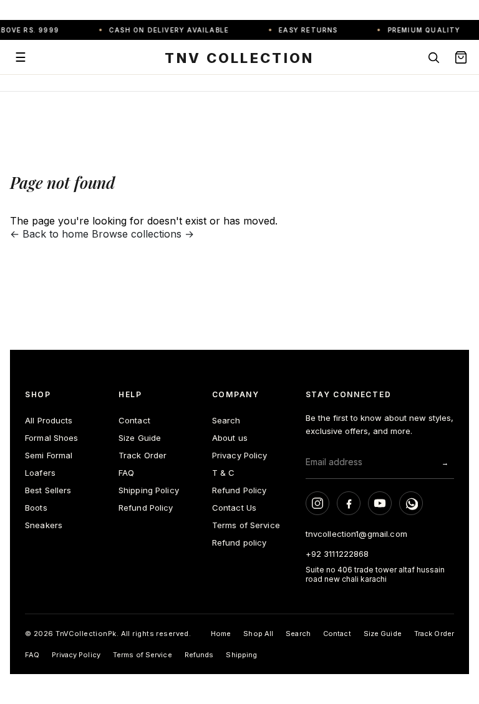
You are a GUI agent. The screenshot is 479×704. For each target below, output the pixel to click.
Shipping (241, 654)
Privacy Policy (240, 455)
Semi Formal (48, 455)
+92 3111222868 (337, 554)
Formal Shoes (52, 438)
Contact (134, 420)
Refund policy (239, 542)
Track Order (143, 455)
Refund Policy (146, 508)
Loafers (40, 473)
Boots (36, 508)
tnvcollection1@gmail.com (356, 534)
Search (226, 420)
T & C (223, 473)
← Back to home (49, 234)
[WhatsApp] (411, 503)
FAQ (126, 473)
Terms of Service (246, 525)
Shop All (258, 633)
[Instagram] (317, 503)
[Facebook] (348, 503)
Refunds (199, 654)
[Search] (433, 57)
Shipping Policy (149, 490)
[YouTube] (380, 503)
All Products (49, 420)
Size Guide (140, 438)
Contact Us (234, 508)
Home (221, 633)
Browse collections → (143, 234)
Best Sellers (48, 490)
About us (230, 438)
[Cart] (461, 57)
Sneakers (43, 525)
